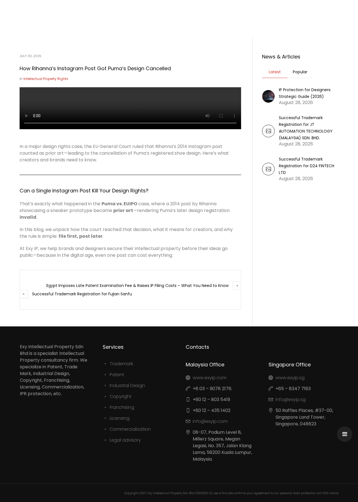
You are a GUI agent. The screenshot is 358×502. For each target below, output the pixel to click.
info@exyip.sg (290, 399)
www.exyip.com (210, 377)
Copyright (120, 396)
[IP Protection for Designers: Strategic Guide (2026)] (268, 96)
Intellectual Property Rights (45, 78)
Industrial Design (127, 385)
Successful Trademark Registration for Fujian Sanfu (82, 294)
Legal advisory (125, 440)
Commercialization (130, 429)
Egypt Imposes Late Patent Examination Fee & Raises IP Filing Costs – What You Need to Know (137, 285)
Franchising (122, 407)
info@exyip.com (210, 421)
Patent (117, 374)
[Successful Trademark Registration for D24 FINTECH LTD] (268, 174)
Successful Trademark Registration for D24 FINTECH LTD (306, 165)
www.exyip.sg (290, 377)
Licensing (119, 418)
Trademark (121, 363)
